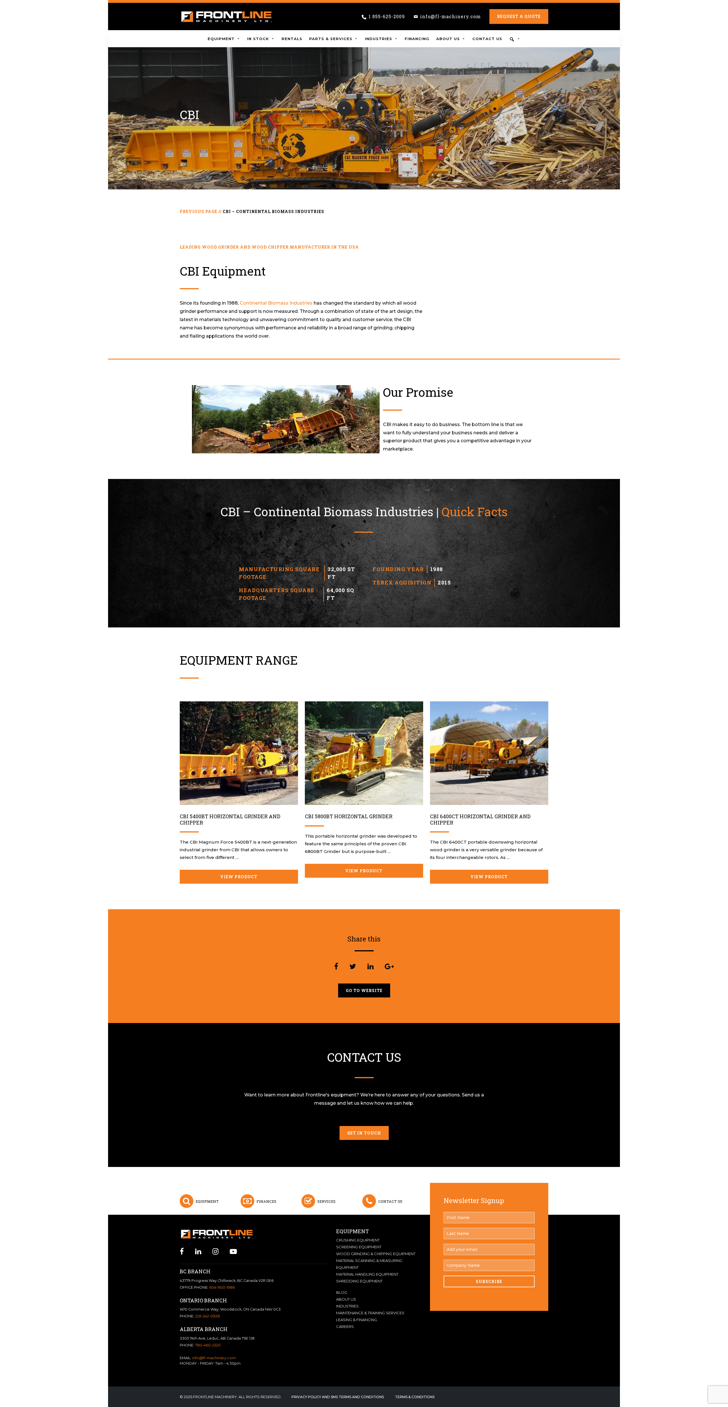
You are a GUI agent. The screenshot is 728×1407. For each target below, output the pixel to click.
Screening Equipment (358, 1247)
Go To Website (364, 990)
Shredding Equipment (359, 1281)
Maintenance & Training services (370, 1313)
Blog (341, 1292)
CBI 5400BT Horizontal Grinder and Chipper (230, 819)
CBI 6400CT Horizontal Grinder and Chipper (480, 819)
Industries (378, 38)
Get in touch (364, 1133)
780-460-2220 (208, 1345)
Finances (266, 1201)
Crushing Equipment (358, 1240)
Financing (417, 38)
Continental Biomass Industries (277, 303)
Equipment (221, 38)
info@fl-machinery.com (450, 16)
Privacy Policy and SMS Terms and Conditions (337, 1397)
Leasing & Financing (356, 1319)
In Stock (258, 38)
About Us (448, 38)
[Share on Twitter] (352, 966)
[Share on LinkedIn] (370, 966)
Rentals (292, 38)
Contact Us (487, 38)
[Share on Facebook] (336, 966)
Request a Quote (519, 16)
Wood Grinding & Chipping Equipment (375, 1253)
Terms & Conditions (415, 1397)
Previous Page (198, 211)
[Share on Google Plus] (389, 966)
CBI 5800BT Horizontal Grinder (348, 816)
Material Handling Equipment (367, 1274)
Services (326, 1201)
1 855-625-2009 (387, 16)
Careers (345, 1326)
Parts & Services (330, 38)
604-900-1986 (222, 1287)
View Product (238, 876)
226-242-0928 (207, 1316)
